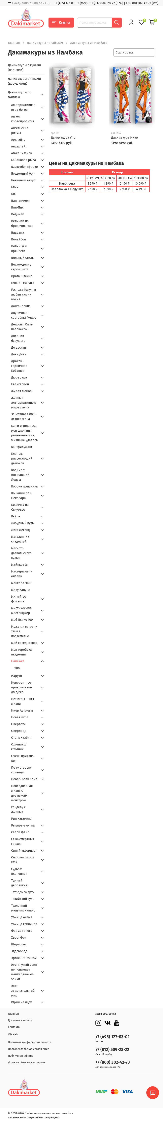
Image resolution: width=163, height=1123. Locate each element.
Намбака (17, 661)
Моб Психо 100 (22, 620)
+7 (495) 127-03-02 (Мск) (70, 3)
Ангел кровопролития (23, 119)
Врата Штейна (21, 276)
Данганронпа (21, 306)
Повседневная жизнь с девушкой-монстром (22, 793)
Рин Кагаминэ (21, 819)
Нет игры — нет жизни (22, 701)
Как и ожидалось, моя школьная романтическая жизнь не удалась (24, 433)
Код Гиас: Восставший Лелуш (20, 474)
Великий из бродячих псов (22, 223)
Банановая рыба (23, 160)
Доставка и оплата (20, 1020)
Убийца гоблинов (24, 924)
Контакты (14, 1027)
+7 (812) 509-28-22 (112, 1049)
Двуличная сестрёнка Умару (23, 315)
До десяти (18, 347)
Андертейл (19, 146)
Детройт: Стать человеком (22, 326)
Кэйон (15, 516)
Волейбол (18, 239)
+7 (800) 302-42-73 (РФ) (142, 3)
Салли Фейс (20, 832)
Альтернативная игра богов (23, 107)
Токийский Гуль (22, 899)
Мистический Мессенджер (21, 610)
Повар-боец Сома (24, 779)
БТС (13, 194)
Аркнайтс (18, 139)
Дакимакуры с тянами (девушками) (24, 81)
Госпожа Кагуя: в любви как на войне (23, 294)
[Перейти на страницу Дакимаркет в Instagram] (98, 1023)
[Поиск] (117, 23)
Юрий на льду (21, 1002)
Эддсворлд (19, 951)
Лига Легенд (20, 530)
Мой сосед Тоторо (24, 643)
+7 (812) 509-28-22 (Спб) (106, 3)
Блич (14, 187)
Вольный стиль (22, 258)
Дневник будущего (18, 338)
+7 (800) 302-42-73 (112, 1062)
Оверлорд (18, 731)
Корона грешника (24, 486)
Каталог (65, 22)
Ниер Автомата (22, 710)
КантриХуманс (22, 447)
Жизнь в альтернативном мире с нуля (23, 402)
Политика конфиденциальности (29, 1042)
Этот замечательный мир (23, 990)
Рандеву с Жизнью (18, 809)
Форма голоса (21, 931)
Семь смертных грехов (22, 841)
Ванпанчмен (20, 201)
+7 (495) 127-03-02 (112, 1036)
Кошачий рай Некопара (21, 495)
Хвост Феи (19, 937)
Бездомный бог (22, 173)
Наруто (16, 676)
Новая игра (19, 717)
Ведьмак (17, 214)
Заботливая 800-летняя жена (23, 416)
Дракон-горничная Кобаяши (19, 366)
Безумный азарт (23, 180)
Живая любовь (22, 391)
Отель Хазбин (21, 737)
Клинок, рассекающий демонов (21, 458)
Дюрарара (19, 377)
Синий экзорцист (24, 850)
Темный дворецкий (19, 883)
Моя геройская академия (22, 652)
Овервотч (18, 724)
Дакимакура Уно (63, 137)
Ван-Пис (17, 207)
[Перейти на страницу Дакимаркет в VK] (108, 1023)
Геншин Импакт (22, 283)
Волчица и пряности (19, 248)
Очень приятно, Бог (22, 758)
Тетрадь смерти (23, 892)
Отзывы (13, 1033)
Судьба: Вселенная (19, 871)
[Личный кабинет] (131, 22)
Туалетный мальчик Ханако (23, 908)
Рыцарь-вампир (23, 825)
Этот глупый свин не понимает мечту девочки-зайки (24, 972)
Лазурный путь (22, 523)
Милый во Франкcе (18, 599)
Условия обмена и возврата (26, 1062)
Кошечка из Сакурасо (20, 507)
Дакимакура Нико (124, 137)
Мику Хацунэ (20, 590)
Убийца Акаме (21, 917)
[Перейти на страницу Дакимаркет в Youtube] (117, 1023)
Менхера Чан (21, 583)
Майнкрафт (19, 564)
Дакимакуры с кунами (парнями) (24, 67)
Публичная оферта (21, 1056)
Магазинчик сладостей (20, 539)
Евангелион (20, 384)
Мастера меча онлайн (21, 573)
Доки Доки (19, 354)
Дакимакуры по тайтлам (45, 43)
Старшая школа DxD (22, 859)
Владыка (17, 232)
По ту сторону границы (21, 770)
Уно (17, 668)
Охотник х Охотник (18, 746)
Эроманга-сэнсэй (24, 958)
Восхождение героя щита (21, 267)
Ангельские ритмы (19, 130)
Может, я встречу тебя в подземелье (24, 631)
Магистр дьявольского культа (21, 553)
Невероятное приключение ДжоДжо (21, 687)
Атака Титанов (21, 153)
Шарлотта (18, 944)
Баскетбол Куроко (24, 167)
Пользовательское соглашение (28, 1049)
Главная (14, 43)
